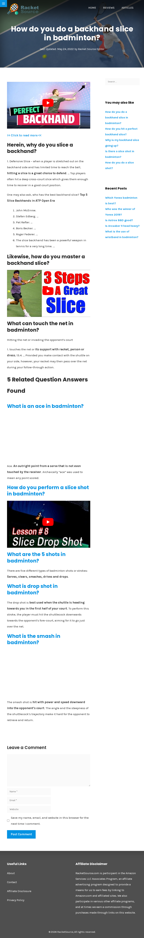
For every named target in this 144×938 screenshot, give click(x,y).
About (11, 873)
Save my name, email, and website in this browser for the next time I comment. (50, 820)
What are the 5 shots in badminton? (36, 557)
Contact (12, 882)
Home (92, 7)
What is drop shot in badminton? (32, 589)
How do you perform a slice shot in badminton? (48, 490)
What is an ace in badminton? (45, 406)
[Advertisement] (49, 437)
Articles (127, 7)
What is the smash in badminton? (33, 639)
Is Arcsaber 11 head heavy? (122, 226)
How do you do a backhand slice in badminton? (116, 117)
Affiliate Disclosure (19, 891)
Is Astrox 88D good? (119, 220)
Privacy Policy (15, 900)
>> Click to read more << (24, 135)
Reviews (108, 7)
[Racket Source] (23, 9)
